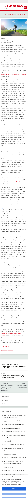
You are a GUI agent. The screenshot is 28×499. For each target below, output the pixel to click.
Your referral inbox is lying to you (12, 428)
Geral (5, 403)
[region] (14, 487)
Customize (14, 492)
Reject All (14, 496)
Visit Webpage (5, 346)
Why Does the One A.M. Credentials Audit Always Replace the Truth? (13, 366)
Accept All (14, 488)
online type (18, 181)
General (3, 38)
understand (20, 178)
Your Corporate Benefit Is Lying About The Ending (12, 377)
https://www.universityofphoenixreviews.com (13, 74)
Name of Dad (14, 6)
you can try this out (7, 350)
